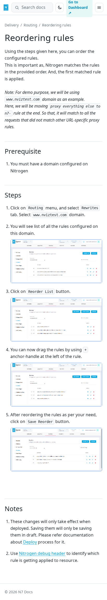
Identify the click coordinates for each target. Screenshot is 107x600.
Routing (30, 25)
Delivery (12, 25)
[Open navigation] (99, 7)
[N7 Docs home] (6, 7)
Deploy (30, 542)
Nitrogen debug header (42, 553)
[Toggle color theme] (60, 7)
